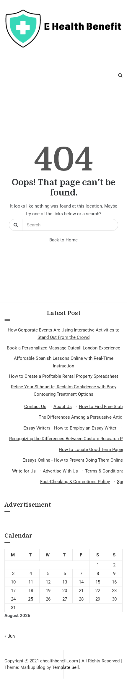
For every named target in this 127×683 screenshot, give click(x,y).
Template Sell (65, 667)
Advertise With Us (60, 471)
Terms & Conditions (104, 471)
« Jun (9, 636)
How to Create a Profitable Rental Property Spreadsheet (63, 376)
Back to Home (63, 240)
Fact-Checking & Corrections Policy (75, 481)
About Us (62, 406)
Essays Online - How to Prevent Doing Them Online (72, 460)
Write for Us (24, 471)
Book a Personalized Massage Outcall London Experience (63, 348)
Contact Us (35, 406)
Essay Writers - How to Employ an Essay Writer (69, 428)
